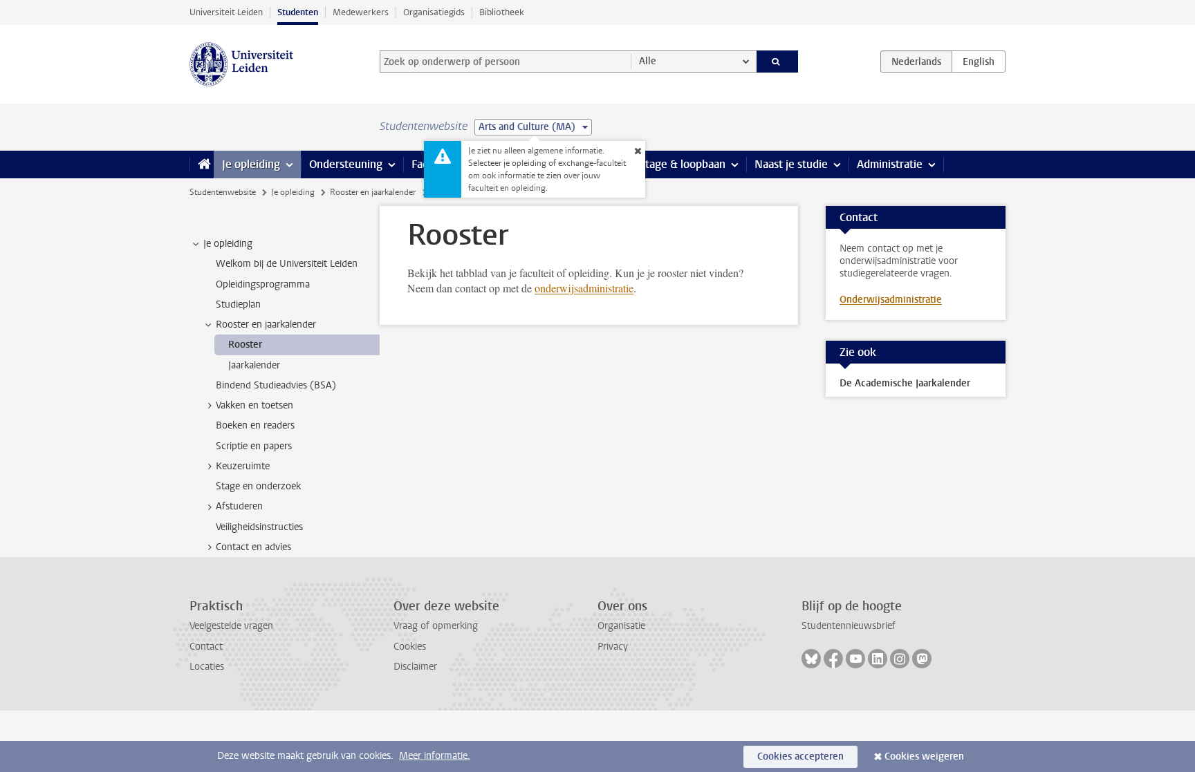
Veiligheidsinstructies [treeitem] (259, 527)
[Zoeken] (778, 61)
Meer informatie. (434, 755)
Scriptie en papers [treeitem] (254, 446)
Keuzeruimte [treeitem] (243, 466)
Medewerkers (361, 12)
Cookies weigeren (924, 756)
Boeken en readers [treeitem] (255, 425)
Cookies (409, 646)
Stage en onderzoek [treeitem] (258, 486)
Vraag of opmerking (435, 625)
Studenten (297, 12)
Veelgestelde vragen (231, 625)
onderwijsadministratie (584, 288)
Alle (647, 61)
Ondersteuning (345, 164)
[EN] (979, 61)
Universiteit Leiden (226, 12)
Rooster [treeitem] (245, 344)
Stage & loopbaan (682, 164)
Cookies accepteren (800, 756)
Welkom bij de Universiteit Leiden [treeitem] (287, 263)
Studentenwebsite (222, 192)
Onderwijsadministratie (891, 299)
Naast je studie (791, 164)
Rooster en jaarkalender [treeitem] (266, 324)
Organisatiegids (434, 12)
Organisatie (621, 625)
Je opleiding (251, 164)
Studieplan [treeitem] (238, 304)
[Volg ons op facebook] (833, 658)
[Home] (201, 164)
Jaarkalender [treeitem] (254, 365)
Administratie (890, 164)
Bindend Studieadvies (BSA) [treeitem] (276, 385)
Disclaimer (415, 666)
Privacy (613, 646)
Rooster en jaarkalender (373, 192)
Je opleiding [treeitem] (227, 243)
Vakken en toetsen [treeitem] (254, 405)
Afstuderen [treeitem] (239, 506)
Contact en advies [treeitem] (253, 547)
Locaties (206, 666)
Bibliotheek (501, 12)
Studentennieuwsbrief (849, 625)
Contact (206, 646)
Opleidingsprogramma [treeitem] (263, 284)
